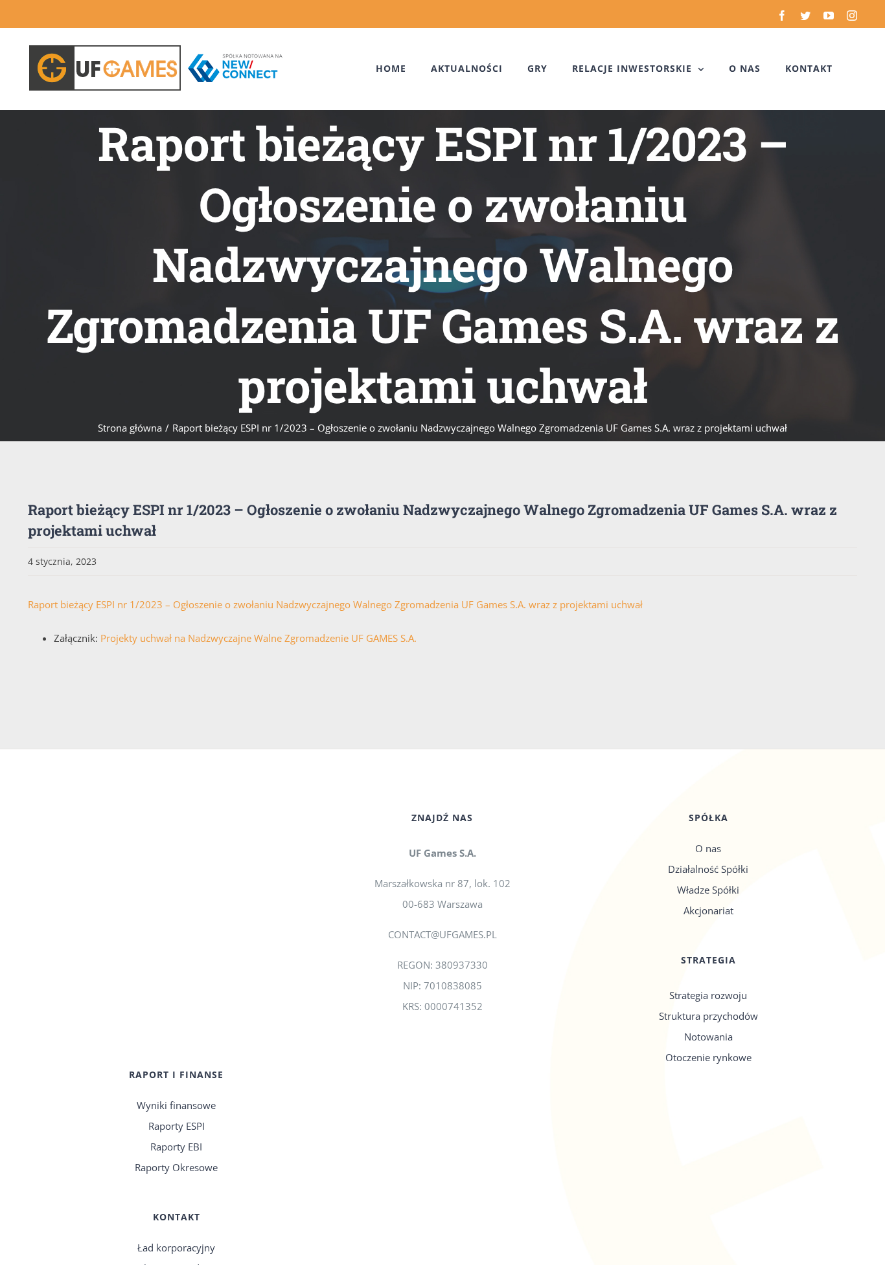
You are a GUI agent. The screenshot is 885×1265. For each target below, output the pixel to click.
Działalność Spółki (708, 869)
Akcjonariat (708, 910)
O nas (708, 848)
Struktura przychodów (708, 1015)
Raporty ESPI (176, 1125)
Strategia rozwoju (708, 995)
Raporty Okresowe (176, 1167)
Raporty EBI (176, 1146)
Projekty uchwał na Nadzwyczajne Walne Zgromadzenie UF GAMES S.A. (258, 638)
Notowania (708, 1036)
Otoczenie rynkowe (708, 1057)
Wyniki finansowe (176, 1105)
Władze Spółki (708, 889)
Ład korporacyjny (176, 1247)
